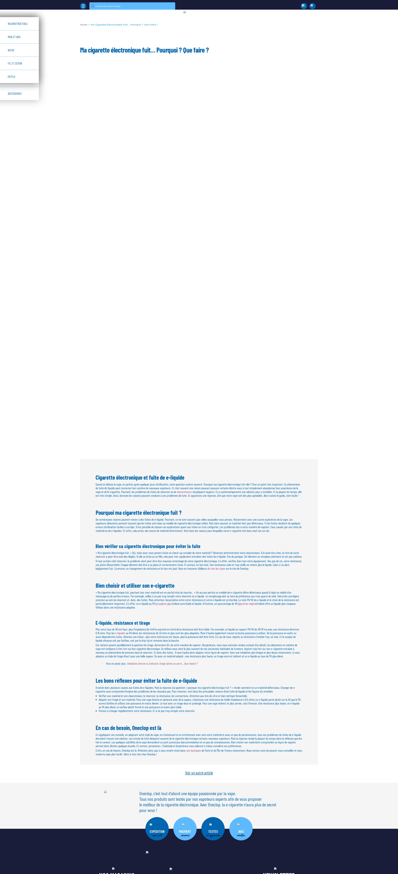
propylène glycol (164, 603)
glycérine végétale (248, 603)
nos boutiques (193, 750)
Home (83, 24)
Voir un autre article (199, 772)
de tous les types (216, 568)
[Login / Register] (312, 6)
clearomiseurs (184, 492)
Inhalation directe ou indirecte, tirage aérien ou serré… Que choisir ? (162, 663)
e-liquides (120, 633)
